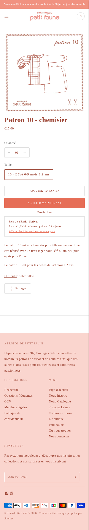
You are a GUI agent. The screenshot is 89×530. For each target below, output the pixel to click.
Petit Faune (56, 424)
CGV (7, 401)
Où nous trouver (60, 430)
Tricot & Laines (59, 407)
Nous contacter (59, 436)
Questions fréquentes (18, 395)
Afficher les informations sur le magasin (32, 231)
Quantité (10, 143)
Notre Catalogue (60, 401)
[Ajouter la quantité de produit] (9, 152)
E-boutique (56, 419)
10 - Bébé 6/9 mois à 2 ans (29, 174)
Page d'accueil (58, 389)
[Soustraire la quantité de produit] (24, 152)
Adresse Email (17, 472)
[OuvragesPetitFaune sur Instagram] (11, 493)
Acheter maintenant (45, 203)
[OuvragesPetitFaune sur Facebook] (6, 493)
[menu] (6, 16)
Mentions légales (15, 407)
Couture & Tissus (60, 413)
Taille (8, 164)
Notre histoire (58, 395)
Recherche (11, 389)
